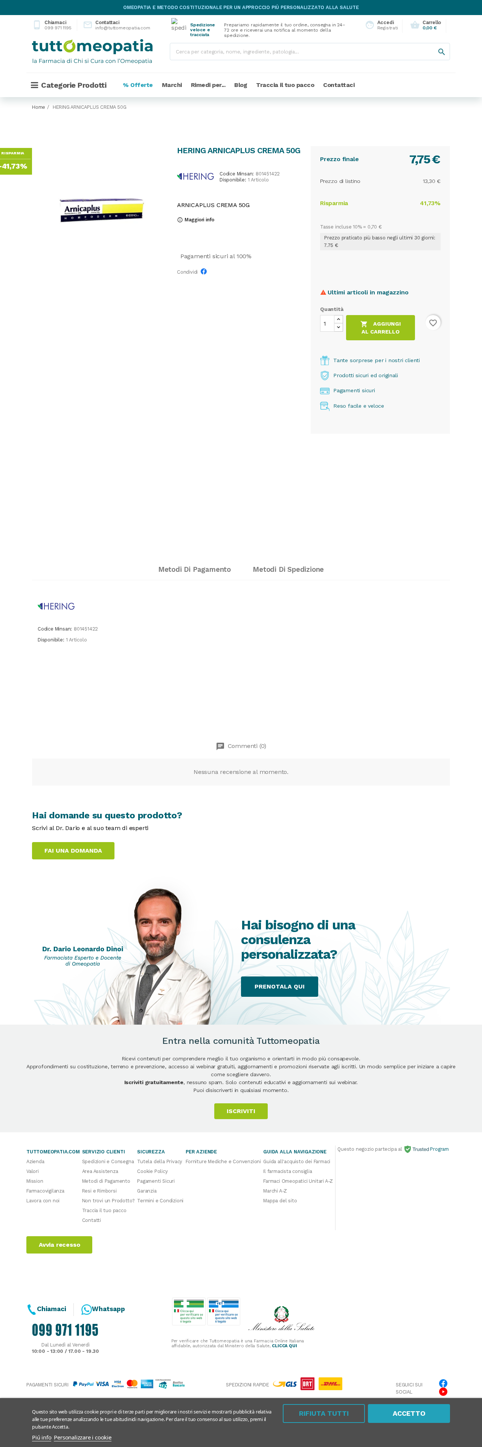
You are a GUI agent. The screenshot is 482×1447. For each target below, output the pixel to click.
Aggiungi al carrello (380, 327)
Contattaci (110, 25)
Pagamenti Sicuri (156, 1181)
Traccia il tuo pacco (104, 1210)
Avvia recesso (59, 1244)
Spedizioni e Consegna (108, 1161)
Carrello (425, 25)
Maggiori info (195, 219)
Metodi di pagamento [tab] (194, 569)
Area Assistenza (100, 1171)
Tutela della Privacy (159, 1161)
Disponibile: (233, 180)
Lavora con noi (42, 1200)
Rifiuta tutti (324, 1413)
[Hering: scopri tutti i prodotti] (195, 176)
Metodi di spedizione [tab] (288, 569)
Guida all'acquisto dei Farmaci (296, 1161)
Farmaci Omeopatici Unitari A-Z (298, 1181)
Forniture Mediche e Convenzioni (223, 1161)
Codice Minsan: (237, 174)
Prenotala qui (280, 986)
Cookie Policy (152, 1171)
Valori (32, 1171)
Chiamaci (52, 25)
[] (434, 44)
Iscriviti (241, 1111)
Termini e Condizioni (160, 1200)
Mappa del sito (280, 1200)
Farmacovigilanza (45, 1191)
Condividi (206, 274)
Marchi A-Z (275, 1191)
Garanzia (146, 1191)
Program (439, 1149)
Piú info (41, 1437)
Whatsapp (108, 1309)
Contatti (91, 1220)
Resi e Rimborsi (99, 1191)
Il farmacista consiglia (287, 1171)
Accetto (409, 1413)
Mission (34, 1181)
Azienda (35, 1161)
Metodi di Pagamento (106, 1181)
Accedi (379, 25)
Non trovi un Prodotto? (108, 1200)
